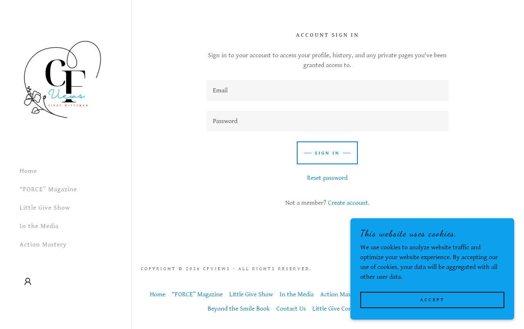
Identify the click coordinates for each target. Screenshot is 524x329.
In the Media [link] (39, 226)
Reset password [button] (327, 178)
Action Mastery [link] (43, 244)
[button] (28, 281)
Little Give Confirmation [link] (344, 309)
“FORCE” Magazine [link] (48, 189)
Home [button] (157, 294)
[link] (62, 79)
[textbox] (327, 90)
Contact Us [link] (291, 309)
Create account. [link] (349, 203)
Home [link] (28, 171)
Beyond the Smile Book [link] (239, 309)
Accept (432, 299)
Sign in (327, 153)
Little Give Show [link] (45, 208)
